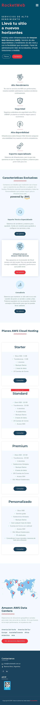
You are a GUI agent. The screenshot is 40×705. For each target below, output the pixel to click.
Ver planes (20, 234)
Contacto (17, 56)
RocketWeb (33, 700)
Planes (6, 56)
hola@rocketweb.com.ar (12, 663)
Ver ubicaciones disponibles (15, 641)
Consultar (20, 380)
